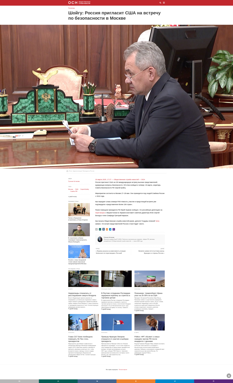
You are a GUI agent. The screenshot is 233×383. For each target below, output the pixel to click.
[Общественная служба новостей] (79, 2)
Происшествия (106, 289)
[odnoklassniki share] (107, 229)
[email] (19, 381)
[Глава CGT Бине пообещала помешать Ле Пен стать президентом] (83, 322)
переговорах (100, 213)
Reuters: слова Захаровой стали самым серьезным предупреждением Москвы (77, 262)
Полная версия (123, 369)
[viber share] (114, 229)
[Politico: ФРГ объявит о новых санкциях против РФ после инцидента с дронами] (149, 322)
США (76, 189)
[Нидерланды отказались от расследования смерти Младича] (83, 279)
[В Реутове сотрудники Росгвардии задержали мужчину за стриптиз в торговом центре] (116, 279)
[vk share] (103, 229)
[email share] (96, 229)
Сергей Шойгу (84, 189)
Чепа (157, 221)
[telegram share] (110, 229)
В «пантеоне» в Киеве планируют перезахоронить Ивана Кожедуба (77, 240)
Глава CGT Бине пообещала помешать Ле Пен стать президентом (80, 339)
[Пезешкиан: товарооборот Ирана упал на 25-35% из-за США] (149, 279)
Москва (70, 189)
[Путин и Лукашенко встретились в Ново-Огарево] (79, 209)
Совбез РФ (73, 191)
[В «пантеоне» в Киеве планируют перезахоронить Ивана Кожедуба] (79, 229)
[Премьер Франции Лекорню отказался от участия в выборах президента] (116, 322)
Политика (71, 8)
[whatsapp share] (100, 229)
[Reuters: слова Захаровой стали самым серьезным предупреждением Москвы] (79, 251)
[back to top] (229, 375)
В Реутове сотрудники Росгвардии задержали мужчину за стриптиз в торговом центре (115, 295)
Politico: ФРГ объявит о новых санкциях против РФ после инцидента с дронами (147, 339)
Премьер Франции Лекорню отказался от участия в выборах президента (115, 339)
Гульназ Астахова (109, 237)
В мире (70, 289)
